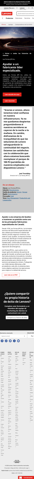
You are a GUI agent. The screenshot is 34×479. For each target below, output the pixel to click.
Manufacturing (14, 190)
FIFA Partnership (2, 445)
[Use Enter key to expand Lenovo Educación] (29, 8)
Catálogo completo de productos (9, 404)
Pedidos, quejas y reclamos (31, 397)
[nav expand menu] (2, 18)
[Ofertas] (6, 24)
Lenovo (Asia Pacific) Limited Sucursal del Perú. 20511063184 (17, 472)
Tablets (9, 364)
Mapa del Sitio (14, 468)
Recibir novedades (17, 379)
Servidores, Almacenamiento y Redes (9, 388)
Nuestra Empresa (2, 361)
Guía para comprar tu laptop (16, 427)
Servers (19, 192)
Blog (16, 432)
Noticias (2, 420)
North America (12, 194)
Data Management (13, 198)
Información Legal (2, 380)
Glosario (16, 436)
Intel (12, 196)
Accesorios (9, 396)
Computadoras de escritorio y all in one (9, 372)
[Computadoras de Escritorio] (32, 24)
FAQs (31, 360)
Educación (24, 359)
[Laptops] (13, 24)
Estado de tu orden (31, 388)
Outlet (9, 433)
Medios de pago (31, 382)
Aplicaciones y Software (9, 413)
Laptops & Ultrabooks (9, 359)
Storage (24, 192)
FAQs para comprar (31, 365)
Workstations (9, 380)
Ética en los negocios (2, 433)
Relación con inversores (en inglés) (2, 414)
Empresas (24, 363)
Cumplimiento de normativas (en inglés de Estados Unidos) (2, 394)
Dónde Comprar (31, 376)
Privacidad (7, 468)
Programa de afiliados (16, 402)
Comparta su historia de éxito (17, 317)
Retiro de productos (9, 428)
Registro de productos (16, 359)
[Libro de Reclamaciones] (17, 461)
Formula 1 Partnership (2, 452)
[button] (32, 8)
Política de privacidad (31, 406)
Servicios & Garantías (9, 421)
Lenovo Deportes (2, 439)
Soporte (16, 365)
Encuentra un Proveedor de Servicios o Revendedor (9, 442)
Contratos (2, 407)
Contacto (31, 371)
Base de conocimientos (16, 443)
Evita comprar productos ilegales (31, 416)
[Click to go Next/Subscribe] (24, 336)
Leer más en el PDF (11, 275)
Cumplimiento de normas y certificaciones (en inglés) (16, 390)
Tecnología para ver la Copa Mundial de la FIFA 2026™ (16, 414)
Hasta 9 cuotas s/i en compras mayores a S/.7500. (17, 1)
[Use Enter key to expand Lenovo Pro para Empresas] (17, 8)
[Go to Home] (6, 13)
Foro (16, 368)
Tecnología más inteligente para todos (2, 371)
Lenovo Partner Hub (16, 373)
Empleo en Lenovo (2, 426)
